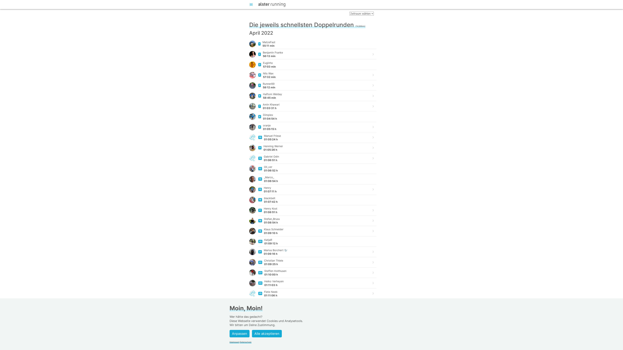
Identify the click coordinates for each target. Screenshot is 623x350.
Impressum (234, 342)
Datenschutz (245, 342)
